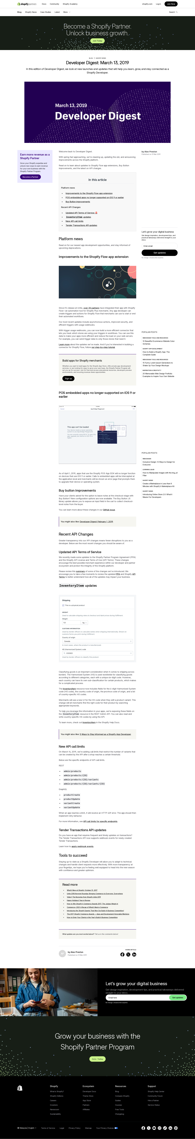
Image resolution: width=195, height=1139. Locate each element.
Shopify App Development (152, 349)
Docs (44, 4)
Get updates (160, 253)
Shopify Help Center (156, 1091)
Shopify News (31, 12)
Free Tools (119, 1109)
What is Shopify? (57, 1091)
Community (54, 4)
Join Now (171, 4)
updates (78, 217)
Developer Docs (89, 1091)
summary (80, 571)
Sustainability (55, 1114)
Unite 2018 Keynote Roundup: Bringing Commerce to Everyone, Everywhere (95, 894)
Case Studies (45, 12)
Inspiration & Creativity (152, 370)
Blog (19, 12)
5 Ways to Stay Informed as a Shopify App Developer (105, 734)
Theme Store (88, 1096)
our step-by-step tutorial (103, 347)
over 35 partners (91, 308)
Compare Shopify (122, 1096)
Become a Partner (30, 177)
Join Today (97, 41)
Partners (86, 1105)
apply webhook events (82, 846)
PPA (118, 574)
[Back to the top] (19, 1088)
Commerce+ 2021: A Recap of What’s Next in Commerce (87, 907)
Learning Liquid (148, 469)
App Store (87, 1100)
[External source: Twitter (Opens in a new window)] (128, 954)
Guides (118, 1100)
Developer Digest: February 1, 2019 (96, 521)
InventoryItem (69, 689)
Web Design (147, 459)
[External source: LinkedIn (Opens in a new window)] (134, 954)
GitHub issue (109, 510)
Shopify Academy (70, 4)
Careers (53, 1100)
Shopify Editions (56, 1096)
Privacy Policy (74, 1128)
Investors (54, 1105)
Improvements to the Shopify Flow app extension (89, 193)
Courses (118, 1105)
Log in (158, 4)
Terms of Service (48, 1128)
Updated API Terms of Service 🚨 (82, 213)
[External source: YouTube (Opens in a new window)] (154, 1128)
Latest (57, 12)
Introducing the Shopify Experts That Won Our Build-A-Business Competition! (95, 911)
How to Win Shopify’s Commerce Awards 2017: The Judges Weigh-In (92, 904)
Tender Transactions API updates (81, 225)
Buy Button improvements (78, 201)
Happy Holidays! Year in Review (78, 900)
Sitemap (88, 1128)
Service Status (154, 1105)
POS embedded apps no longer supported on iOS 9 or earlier (95, 197)
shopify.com (147, 4)
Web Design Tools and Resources (155, 338)
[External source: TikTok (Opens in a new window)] (165, 1128)
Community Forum (155, 1096)
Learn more (64, 344)
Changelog (119, 1114)
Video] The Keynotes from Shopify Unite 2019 (84, 897)
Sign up (68, 378)
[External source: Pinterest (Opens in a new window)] (176, 1128)
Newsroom (54, 1109)
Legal (62, 1128)
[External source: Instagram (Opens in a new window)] (159, 1128)
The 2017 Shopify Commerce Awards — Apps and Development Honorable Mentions (98, 914)
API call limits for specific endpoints (100, 821)
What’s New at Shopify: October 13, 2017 (82, 890)
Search (172, 12)
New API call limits (74, 221)
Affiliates (86, 1109)
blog (91, 58)
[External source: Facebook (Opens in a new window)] (122, 954)
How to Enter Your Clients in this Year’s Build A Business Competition (92, 917)
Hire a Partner (153, 1100)
